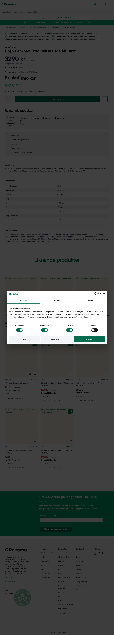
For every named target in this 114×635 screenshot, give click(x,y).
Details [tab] (57, 300)
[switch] (44, 330)
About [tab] (90, 300)
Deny (24, 339)
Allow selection (57, 339)
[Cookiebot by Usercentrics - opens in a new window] (95, 294)
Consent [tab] (23, 300)
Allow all (89, 339)
